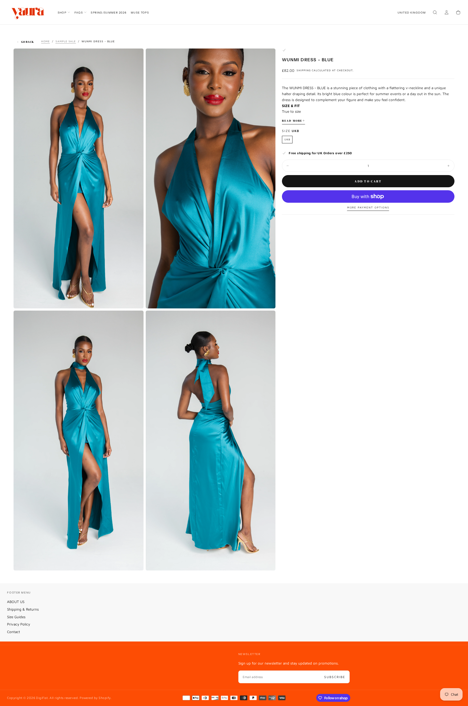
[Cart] (458, 12)
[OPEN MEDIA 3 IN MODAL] (267, 562)
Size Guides (16, 617)
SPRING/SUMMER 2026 (108, 12)
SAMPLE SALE (66, 41)
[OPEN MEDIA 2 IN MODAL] (135, 562)
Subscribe (334, 677)
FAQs (78, 12)
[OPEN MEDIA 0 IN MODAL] (135, 300)
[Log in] (446, 12)
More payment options (368, 207)
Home (45, 41)
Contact (13, 632)
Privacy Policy (18, 624)
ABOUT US (15, 601)
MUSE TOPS (140, 12)
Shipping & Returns (23, 609)
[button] (412, 12)
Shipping (304, 70)
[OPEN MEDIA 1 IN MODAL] (267, 300)
